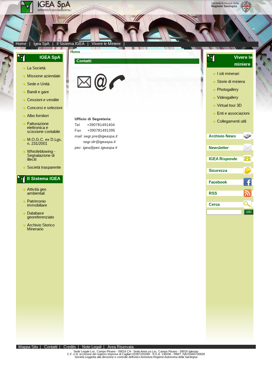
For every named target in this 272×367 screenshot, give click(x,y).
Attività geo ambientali (36, 191)
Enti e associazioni (233, 113)
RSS (213, 193)
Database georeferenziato (40, 215)
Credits (69, 346)
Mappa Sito (28, 346)
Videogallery (227, 97)
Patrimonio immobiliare (37, 203)
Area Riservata (121, 346)
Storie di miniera (231, 81)
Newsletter (219, 147)
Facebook (218, 182)
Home (21, 43)
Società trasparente (44, 167)
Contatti (50, 346)
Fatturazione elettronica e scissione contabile (43, 127)
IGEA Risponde (223, 158)
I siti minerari (228, 73)
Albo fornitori (38, 115)
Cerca (214, 204)
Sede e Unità (38, 84)
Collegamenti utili (231, 121)
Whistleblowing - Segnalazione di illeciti (41, 155)
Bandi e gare (38, 91)
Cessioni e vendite (43, 99)
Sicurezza (218, 170)
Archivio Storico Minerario (40, 227)
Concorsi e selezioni (44, 107)
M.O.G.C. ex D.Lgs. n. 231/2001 (44, 141)
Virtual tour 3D (229, 105)
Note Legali (91, 346)
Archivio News (222, 136)
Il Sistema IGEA (70, 43)
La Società (36, 68)
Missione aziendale (43, 76)
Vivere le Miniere (106, 43)
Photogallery (228, 89)
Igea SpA (41, 43)
